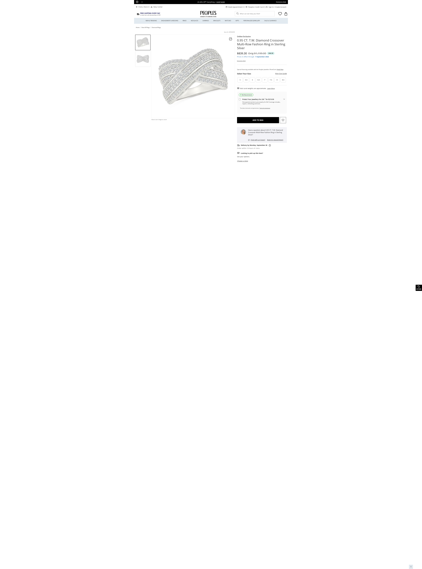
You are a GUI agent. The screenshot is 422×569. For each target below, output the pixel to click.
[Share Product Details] (230, 39)
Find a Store (143, 7)
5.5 (246, 80)
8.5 (283, 80)
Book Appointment (235, 7)
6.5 (258, 80)
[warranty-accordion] (284, 99)
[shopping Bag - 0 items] (285, 14)
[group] (143, 42)
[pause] (137, 2)
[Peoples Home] (208, 14)
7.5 (271, 80)
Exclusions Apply (241, 61)
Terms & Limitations (264, 108)
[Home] (148, 14)
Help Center (158, 7)
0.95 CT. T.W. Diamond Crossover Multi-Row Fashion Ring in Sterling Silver (261, 44)
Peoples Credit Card (256, 7)
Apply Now (280, 69)
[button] (142, 2)
